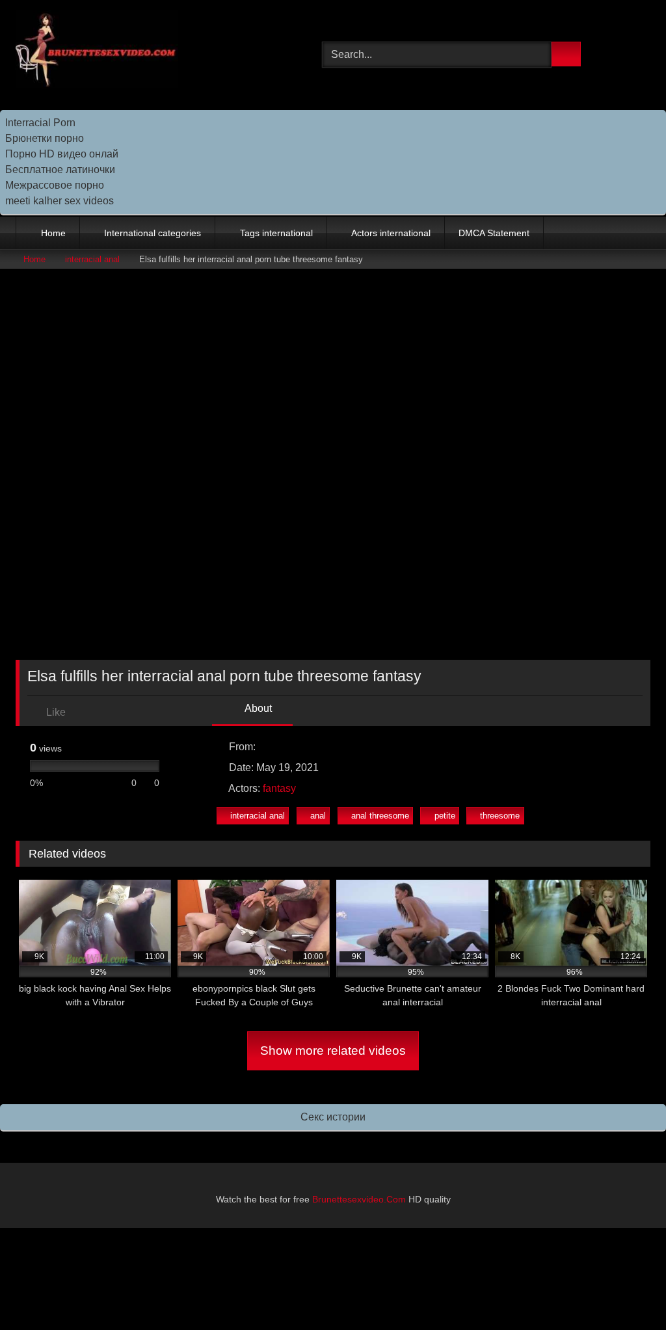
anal (318, 816)
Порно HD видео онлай (61, 153)
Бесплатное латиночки (60, 169)
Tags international (276, 233)
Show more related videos (333, 1050)
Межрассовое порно (54, 185)
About (257, 708)
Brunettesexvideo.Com (359, 1199)
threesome (500, 816)
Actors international (391, 233)
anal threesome (380, 816)
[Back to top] (627, 1291)
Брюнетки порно (44, 138)
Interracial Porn (40, 122)
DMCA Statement (494, 233)
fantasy (279, 788)
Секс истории (333, 1116)
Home (53, 233)
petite (444, 816)
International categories (152, 233)
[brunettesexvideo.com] (149, 51)
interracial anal (92, 259)
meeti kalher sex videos (59, 200)
